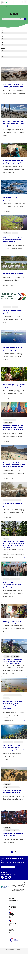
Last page (22, 852)
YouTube (6, 877)
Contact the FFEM (19, 949)
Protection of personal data (8, 952)
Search (22, 2)
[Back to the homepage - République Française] (9, 2)
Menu (25, 2)
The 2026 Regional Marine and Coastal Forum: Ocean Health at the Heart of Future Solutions (13, 349)
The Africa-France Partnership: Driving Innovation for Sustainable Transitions (13, 312)
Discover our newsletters (8, 867)
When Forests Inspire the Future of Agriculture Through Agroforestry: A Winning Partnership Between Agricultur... (13, 544)
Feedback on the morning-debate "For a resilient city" (13, 834)
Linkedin (9, 877)
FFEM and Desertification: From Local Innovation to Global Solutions (13, 505)
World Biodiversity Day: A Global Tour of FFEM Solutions (13, 274)
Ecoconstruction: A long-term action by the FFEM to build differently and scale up (12, 792)
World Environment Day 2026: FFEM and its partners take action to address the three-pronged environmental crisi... (13, 238)
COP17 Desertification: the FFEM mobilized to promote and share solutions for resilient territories (13, 86)
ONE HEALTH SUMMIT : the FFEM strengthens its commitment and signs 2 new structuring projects (13, 427)
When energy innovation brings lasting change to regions (12, 622)
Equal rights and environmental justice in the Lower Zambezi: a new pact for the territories (12, 661)
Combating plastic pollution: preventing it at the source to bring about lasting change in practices (14, 464)
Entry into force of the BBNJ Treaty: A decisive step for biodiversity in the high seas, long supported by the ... (13, 748)
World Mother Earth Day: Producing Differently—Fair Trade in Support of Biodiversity (14, 386)
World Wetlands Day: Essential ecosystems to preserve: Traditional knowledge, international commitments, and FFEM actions (13, 705)
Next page (19, 852)
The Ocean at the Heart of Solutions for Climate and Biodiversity (11, 199)
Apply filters (14, 62)
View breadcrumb (4, 6)
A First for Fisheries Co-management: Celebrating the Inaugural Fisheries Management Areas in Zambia (13, 585)
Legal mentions (18, 952)
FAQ (23, 952)
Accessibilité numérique (10, 949)
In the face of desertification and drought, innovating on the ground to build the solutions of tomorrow (13, 162)
